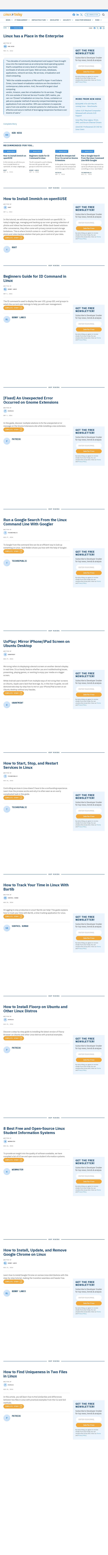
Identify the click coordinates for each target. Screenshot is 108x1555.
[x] (81, 14)
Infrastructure (39, 20)
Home (5, 28)
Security (67, 20)
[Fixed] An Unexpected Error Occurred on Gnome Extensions (66, 158)
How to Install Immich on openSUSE (14, 157)
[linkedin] (77, 14)
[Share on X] (98, 28)
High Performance (83, 20)
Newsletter (93, 14)
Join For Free (88, 72)
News (8, 20)
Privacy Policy (82, 82)
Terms (99, 80)
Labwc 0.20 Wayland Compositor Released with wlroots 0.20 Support (88, 113)
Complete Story (10, 124)
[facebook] (74, 14)
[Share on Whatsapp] (104, 28)
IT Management (21, 20)
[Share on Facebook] (94, 28)
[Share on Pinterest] (101, 28)
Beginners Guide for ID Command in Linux (39, 157)
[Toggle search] (103, 14)
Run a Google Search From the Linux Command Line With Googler (92, 158)
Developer (54, 20)
